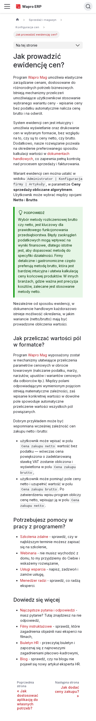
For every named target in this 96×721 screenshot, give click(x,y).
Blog (24, 659)
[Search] (88, 6)
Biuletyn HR (29, 643)
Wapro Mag (37, 77)
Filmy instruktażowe (36, 626)
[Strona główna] (17, 20)
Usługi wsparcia (33, 569)
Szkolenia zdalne (34, 537)
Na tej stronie (26, 45)
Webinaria (28, 553)
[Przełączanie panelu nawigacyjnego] (7, 6)
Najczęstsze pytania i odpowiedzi (47, 610)
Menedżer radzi (33, 580)
